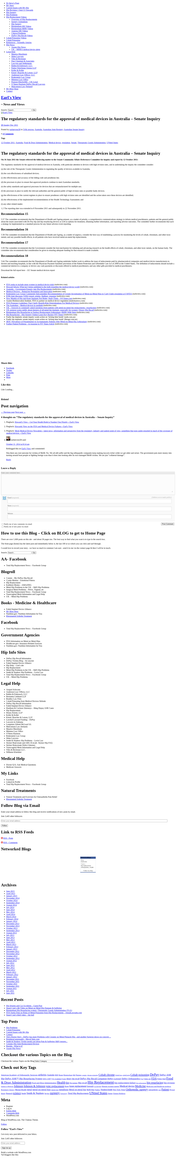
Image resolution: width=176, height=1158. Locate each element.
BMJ (74, 1075)
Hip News (10, 45)
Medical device (55, 143)
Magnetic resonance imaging (110, 1086)
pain (159, 1090)
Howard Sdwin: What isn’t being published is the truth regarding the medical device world (43, 287)
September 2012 (12, 958)
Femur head (161, 1079)
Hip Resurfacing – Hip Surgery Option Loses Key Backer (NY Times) (35, 315)
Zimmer (110, 1093)
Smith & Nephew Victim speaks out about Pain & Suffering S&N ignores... (37, 1041)
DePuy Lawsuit (114, 1078)
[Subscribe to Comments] (2, 842)
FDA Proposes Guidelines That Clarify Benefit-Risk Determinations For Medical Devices (42, 303)
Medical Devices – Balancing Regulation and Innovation (29, 291)
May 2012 (10, 968)
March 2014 (11, 917)
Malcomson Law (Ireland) (22, 86)
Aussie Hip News (18, 47)
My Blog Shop (12, 89)
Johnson (18, 1086)
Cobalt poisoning (139, 1074)
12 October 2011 (8, 143)
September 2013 (12, 930)
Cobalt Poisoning (13, 40)
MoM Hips (90, 1090)
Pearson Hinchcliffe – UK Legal (24, 82)
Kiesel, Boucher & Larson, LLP (24, 73)
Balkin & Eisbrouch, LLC (22, 66)
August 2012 (11, 961)
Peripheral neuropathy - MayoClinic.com (22, 1039)
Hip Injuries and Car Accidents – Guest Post (24, 1006)
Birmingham (68, 1075)
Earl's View (11, 97)
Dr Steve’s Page (12, 3)
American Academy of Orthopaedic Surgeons (19, 1075)
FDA (154, 1078)
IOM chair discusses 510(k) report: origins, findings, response (31, 296)
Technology (63, 1093)
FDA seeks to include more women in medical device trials (30, 284)
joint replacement (55, 1086)
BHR (56, 1075)
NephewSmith (106, 1090)
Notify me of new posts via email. (16, 527)
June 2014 (10, 910)
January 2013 (11, 949)
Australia (38, 129)
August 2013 (11, 933)
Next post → (20, 412)
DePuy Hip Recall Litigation (93, 1078)
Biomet (61, 1075)
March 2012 (11, 972)
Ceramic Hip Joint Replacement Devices (22, 1044)
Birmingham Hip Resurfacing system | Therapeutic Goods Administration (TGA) (39, 1010)
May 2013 (10, 940)
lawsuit (90, 1086)
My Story (10, 5)
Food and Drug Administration (44, 1083)
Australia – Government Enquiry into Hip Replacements (29, 289)
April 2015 (10, 893)
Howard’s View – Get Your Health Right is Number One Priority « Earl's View (47, 422)
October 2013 (11, 928)
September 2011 (12, 986)
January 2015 (11, 896)
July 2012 (10, 963)
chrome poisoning (92, 1075)
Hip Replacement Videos (16, 17)
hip (67, 1082)
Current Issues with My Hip (17, 8)
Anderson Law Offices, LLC (23, 75)
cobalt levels (126, 1075)
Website (10, 513)
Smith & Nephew (35, 1093)
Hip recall (82, 1083)
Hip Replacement (101, 1082)
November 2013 (12, 926)
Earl (142, 1079)
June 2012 (10, 965)
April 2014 (10, 914)
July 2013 (10, 935)
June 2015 (10, 891)
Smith (23, 1093)
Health (61, 1082)
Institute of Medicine (7, 1086)
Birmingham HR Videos (21, 26)
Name (13, 506)
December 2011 (12, 979)
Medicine (140, 1086)
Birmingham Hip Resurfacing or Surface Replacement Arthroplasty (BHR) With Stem (41, 312)
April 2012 (10, 970)
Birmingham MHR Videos (22, 29)
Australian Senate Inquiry (74, 129)
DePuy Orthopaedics (131, 1078)
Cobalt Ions (118, 1075)
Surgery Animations (19, 22)
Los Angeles (97, 1086)
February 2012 (12, 974)
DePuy (154, 1074)
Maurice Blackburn (19, 54)
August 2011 (11, 988)
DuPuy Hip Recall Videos (22, 35)
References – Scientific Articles (19, 42)
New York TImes (119, 1090)
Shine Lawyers (17, 56)
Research (9, 1093)
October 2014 (11, 900)
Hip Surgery (11, 12)
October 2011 (11, 984)
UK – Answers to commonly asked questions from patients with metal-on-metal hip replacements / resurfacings (51, 308)
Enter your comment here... (11, 473)
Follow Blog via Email (20, 805)
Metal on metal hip (77, 1089)
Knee (67, 1086)
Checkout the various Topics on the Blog (17, 1061)
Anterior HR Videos (19, 31)
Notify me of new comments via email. (18, 524)
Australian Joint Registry (53, 129)
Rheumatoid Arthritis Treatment (19, 616)
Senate (74, 143)
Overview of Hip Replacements (24, 19)
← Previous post (8, 412)
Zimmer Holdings (119, 1093)
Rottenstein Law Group (21, 77)
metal (29, 1089)
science (17, 1093)
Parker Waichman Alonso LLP (23, 68)
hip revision (169, 1083)
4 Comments (8, 134)
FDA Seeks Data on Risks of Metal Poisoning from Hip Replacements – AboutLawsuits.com (44, 1013)
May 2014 (10, 912)
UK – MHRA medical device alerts (25, 49)
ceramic (84, 1075)
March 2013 (11, 944)
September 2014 (12, 903)
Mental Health (20, 1090)
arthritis (42, 1074)
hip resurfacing (155, 1082)
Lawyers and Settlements (21, 63)
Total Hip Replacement (78, 1093)
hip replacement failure (125, 1083)
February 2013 (12, 947)
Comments (12, 1113)
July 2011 (10, 991)
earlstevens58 (15, 129)
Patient (165, 1089)
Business (79, 1075)
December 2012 (12, 951)
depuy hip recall (72, 1078)
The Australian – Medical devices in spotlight (24, 305)
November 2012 (12, 954)
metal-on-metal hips (41, 1089)
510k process (28, 129)
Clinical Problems (18, 33)
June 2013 (10, 937)
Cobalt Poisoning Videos (16, 38)
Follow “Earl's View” (12, 1129)
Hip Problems (11, 15)
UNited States (112, 143)
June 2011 (10, 993)
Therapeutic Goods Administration (92, 143)
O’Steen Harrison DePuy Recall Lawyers (28, 84)
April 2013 (10, 942)
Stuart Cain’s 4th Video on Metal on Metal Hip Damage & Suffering (34, 1008)
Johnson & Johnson (34, 1086)
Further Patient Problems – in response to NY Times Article (30, 324)
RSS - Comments (10, 842)
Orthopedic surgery (137, 1089)
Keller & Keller (17, 70)
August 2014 (11, 905)
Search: (4, 110)
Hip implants (74, 1083)
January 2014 (11, 921)
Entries (11, 1111)
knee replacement (77, 1086)
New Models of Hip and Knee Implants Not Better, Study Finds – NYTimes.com (39, 298)
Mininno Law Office (19, 79)
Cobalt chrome (107, 1074)
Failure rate (147, 1079)
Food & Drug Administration (36, 143)
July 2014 (10, 907)
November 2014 (12, 898)
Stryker (46, 1093)
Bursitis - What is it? (14, 1046)
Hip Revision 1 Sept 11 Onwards (19, 10)
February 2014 (12, 919)
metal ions (54, 1090)
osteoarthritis (153, 1090)
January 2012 (11, 977)
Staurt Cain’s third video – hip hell (20, 1015)
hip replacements (141, 1083)
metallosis (63, 1089)
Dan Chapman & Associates (22, 61)
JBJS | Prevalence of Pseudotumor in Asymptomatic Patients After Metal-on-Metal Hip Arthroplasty (46, 322)
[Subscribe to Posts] (2, 838)
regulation (66, 143)
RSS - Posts (8, 838)
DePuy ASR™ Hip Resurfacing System (23, 1078)
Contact (9, 91)
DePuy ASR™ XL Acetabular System (54, 1079)
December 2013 (12, 924)
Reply (8, 460)
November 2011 (12, 981)
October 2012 (11, 956)
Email (13, 498)
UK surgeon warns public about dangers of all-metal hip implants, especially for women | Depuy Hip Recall (50, 310)
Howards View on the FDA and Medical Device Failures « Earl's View (44, 426)
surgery (55, 1093)
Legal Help (10, 52)
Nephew (97, 1090)
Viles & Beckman (18, 59)
